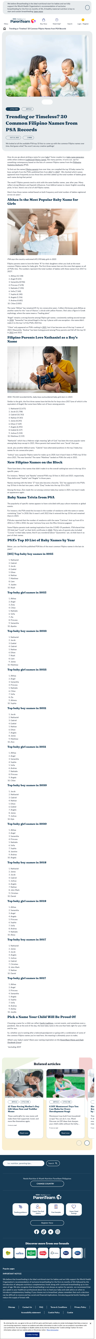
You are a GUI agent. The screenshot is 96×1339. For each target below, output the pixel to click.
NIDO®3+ (8, 1253)
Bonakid (66, 1253)
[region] (47, 1329)
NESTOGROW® (31, 1253)
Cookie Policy (54, 1312)
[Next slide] (87, 1143)
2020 (50, 530)
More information (52, 1330)
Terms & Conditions (59, 1307)
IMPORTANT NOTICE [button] (12, 1273)
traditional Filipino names (36, 159)
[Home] (22, 21)
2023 (57, 172)
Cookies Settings (32, 1335)
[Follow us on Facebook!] (36, 1231)
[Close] (87, 7)
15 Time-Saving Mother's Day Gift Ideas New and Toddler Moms (23, 1109)
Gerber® (54, 1253)
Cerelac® (43, 1253)
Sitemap (11, 1307)
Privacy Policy (80, 1307)
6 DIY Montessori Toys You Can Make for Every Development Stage (63, 1109)
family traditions (46, 1023)
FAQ (41, 1307)
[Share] (49, 102)
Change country (45, 1183)
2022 (11, 332)
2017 (50, 172)
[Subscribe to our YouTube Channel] (50, 1231)
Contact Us (27, 1307)
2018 (11, 320)
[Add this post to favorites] (44, 102)
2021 (44, 327)
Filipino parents (32, 169)
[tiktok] (43, 1231)
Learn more (38, 11)
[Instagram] (57, 1231)
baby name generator (75, 157)
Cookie (70, 1312)
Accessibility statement (31, 1312)
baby (47, 157)
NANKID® (19, 1253)
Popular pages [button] (9, 1268)
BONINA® (77, 1253)
